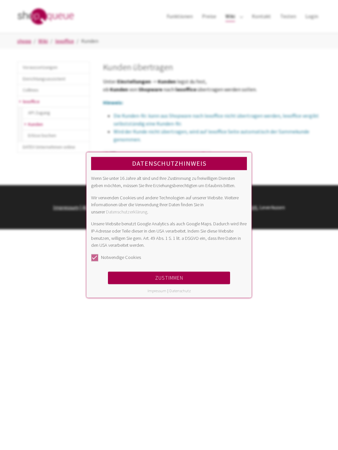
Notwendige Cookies (121, 257)
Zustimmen (169, 278)
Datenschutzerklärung (126, 212)
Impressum (157, 291)
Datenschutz (180, 291)
